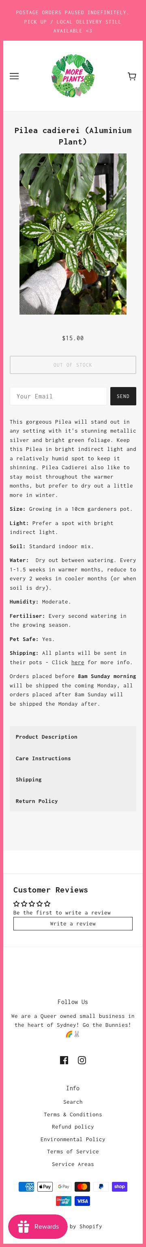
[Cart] (132, 76)
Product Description (46, 736)
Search (73, 1101)
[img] (64, 1059)
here (77, 662)
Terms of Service (73, 1151)
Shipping (29, 779)
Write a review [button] (73, 923)
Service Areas (73, 1164)
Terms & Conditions (73, 1114)
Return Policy (37, 801)
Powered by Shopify (73, 1226)
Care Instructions (43, 758)
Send (123, 396)
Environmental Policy (73, 1139)
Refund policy (73, 1126)
